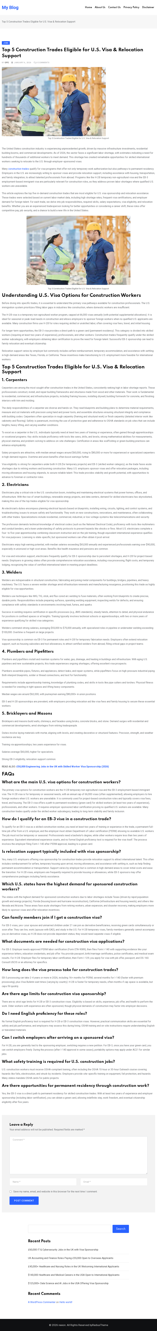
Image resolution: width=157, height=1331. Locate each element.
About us (100, 7)
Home (88, 7)
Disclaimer (148, 7)
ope (7, 63)
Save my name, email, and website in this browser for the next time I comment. (55, 1191)
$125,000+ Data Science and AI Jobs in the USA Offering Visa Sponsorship (68, 1283)
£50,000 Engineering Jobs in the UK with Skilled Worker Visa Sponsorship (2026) (62, 766)
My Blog (10, 7)
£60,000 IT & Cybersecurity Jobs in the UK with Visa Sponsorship (63, 1249)
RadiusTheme (100, 1325)
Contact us (114, 7)
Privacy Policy (131, 7)
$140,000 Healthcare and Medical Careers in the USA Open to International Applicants (73, 1274)
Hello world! (65, 1302)
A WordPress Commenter (42, 1302)
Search (120, 1229)
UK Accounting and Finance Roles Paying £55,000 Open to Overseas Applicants (70, 1258)
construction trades (18, 168)
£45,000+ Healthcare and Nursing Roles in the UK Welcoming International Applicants (73, 1266)
